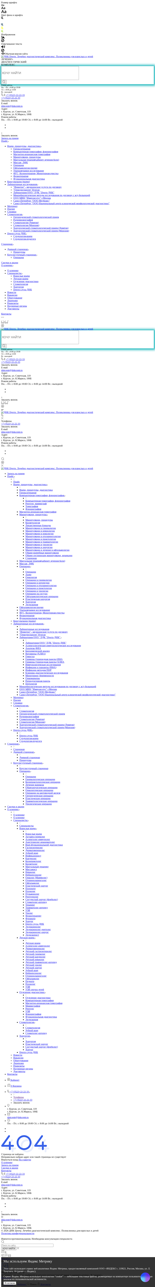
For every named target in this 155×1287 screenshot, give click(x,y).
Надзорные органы (17, 306)
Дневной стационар (17, 249)
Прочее (11, 209)
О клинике (12, 270)
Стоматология (15, 214)
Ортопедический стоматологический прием (36, 217)
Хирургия (18, 287)
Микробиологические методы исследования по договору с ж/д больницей (51, 195)
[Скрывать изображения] (2, 41)
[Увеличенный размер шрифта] (3, 12)
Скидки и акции (9, 1168)
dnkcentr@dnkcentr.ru (12, 106)
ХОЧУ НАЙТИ (8, 1248)
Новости (11, 292)
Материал (12, 206)
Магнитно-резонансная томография (31, 154)
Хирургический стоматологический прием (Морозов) (41, 230)
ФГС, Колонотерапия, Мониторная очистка (35, 173)
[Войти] (2, 326)
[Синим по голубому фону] (2, 25)
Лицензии (12, 300)
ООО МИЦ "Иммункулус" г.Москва (32, 198)
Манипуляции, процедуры (27, 157)
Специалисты (14, 273)
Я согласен (10, 1283)
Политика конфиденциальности (17, 1233)
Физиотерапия (20, 176)
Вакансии (12, 295)
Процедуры (19, 252)
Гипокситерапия (21, 149)
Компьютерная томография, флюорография (35, 151)
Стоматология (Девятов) (26, 222)
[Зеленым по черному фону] (2, 31)
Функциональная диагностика (29, 179)
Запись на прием (9, 1165)
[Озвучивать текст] (3, 47)
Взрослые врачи (21, 276)
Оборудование (14, 297)
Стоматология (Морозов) (26, 225)
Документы (13, 308)
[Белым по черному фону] (2, 21)
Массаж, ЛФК (20, 162)
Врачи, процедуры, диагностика (24, 146)
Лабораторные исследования (22, 184)
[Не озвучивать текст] (2, 51)
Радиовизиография (23, 220)
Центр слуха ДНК (16, 233)
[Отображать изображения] (3, 37)
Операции (18, 165)
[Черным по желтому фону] (2, 28)
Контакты (6, 1170)
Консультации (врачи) (18, 181)
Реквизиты (12, 303)
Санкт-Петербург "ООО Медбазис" (31, 200)
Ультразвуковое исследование (28, 170)
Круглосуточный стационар (22, 254)
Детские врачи (20, 278)
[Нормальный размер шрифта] (3, 8)
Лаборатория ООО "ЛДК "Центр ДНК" (33, 192)
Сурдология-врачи (22, 236)
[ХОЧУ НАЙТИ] (4, 82)
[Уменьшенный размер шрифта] (2, 5)
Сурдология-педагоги (24, 239)
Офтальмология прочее (25, 168)
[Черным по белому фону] (2, 18)
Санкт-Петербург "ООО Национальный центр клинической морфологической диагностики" (61, 203)
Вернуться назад (9, 1159)
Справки (11, 211)
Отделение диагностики (25, 281)
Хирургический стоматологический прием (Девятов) (40, 228)
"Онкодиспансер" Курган (26, 190)
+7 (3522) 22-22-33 (15, 95)
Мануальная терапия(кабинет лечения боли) (36, 159)
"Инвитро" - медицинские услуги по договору (37, 187)
